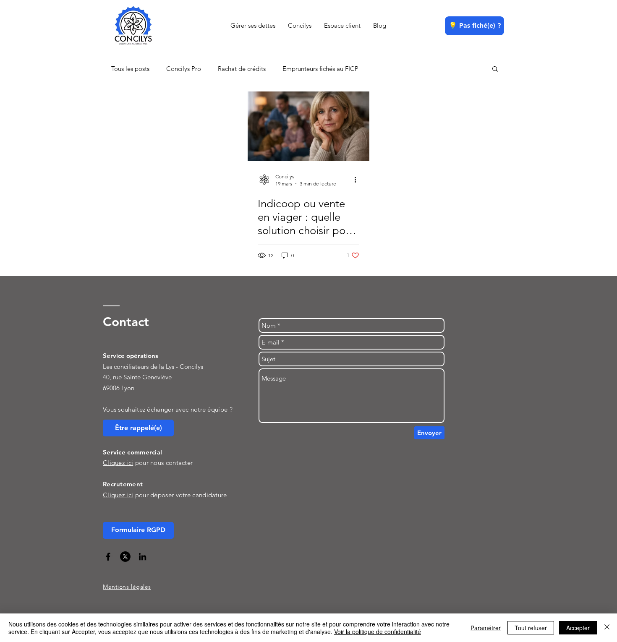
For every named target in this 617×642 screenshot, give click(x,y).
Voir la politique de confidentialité (377, 631)
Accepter (578, 628)
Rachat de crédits (242, 69)
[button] (495, 69)
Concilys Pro (183, 69)
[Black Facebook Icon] (108, 556)
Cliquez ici (118, 495)
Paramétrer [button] (486, 628)
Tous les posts (130, 69)
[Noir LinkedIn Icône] (142, 556)
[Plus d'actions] (358, 180)
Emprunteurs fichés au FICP (320, 69)
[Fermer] (607, 627)
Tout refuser (531, 628)
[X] (125, 556)
